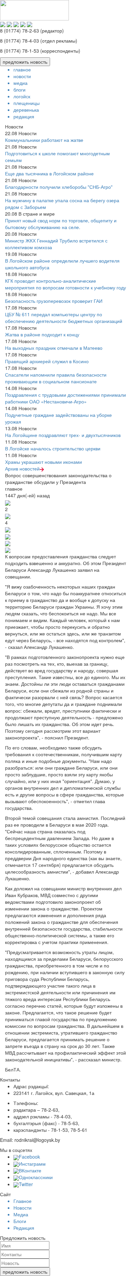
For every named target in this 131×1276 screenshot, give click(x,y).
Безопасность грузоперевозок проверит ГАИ (53, 300)
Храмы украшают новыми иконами (43, 461)
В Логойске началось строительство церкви (52, 448)
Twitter (26, 1184)
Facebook (29, 1156)
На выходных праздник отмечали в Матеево (53, 347)
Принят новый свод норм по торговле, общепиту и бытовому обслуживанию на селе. (61, 223)
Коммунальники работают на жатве (44, 139)
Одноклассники (36, 1177)
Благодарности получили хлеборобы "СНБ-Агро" (59, 186)
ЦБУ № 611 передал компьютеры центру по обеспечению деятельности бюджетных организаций (63, 317)
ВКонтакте (30, 1170)
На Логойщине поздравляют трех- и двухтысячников (63, 435)
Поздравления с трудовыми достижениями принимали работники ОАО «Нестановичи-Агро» (65, 398)
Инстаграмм (32, 1163)
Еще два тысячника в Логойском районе (49, 173)
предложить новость (25, 61)
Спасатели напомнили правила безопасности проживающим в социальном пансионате (55, 378)
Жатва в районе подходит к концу (42, 334)
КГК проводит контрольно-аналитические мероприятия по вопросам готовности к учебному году (65, 284)
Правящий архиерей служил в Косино (47, 361)
